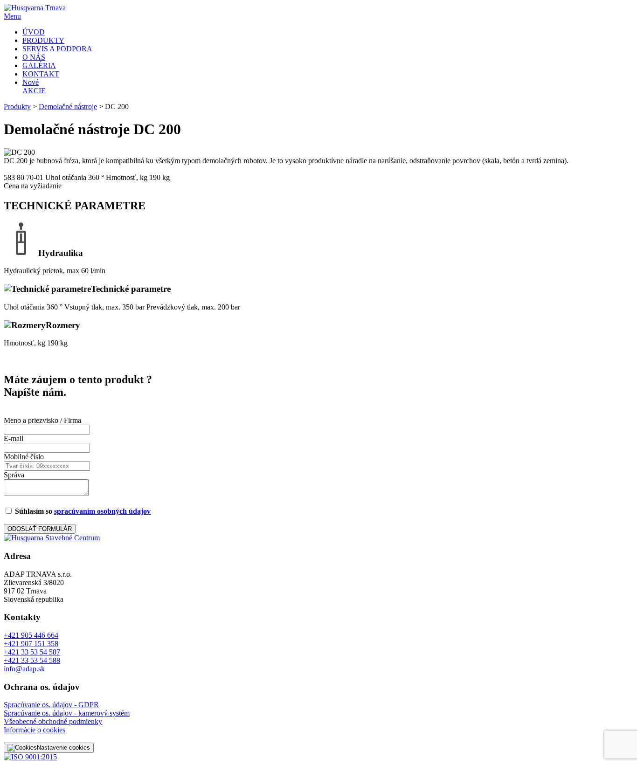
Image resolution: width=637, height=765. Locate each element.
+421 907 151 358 (31, 644)
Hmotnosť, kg (126, 177)
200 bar (229, 307)
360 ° (96, 177)
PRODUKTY (43, 40)
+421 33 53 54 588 (32, 660)
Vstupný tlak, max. (92, 307)
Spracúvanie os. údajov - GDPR (51, 705)
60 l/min (93, 271)
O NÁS (33, 57)
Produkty (17, 106)
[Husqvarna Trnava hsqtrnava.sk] (52, 538)
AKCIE (34, 86)
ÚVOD (33, 32)
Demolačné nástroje (68, 106)
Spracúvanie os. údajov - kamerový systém (67, 713)
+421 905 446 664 (31, 635)
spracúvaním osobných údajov (102, 511)
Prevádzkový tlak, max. (181, 307)
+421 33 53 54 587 (32, 652)
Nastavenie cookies (63, 747)
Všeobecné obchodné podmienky (53, 721)
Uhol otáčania (65, 177)
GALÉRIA (39, 65)
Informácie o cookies (34, 730)
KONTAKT (40, 74)
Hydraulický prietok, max (41, 271)
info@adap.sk (24, 669)
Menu (12, 16)
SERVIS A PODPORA (57, 49)
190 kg (159, 177)
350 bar (133, 307)
